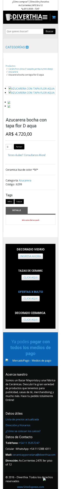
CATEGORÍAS (16, 47)
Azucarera (13, 71)
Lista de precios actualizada (22, 419)
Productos (10, 66)
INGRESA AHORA (30, 256)
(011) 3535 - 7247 (31, 8)
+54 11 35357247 (29, 443)
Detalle (16, 210)
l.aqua (19, 201)
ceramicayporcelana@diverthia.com (34, 454)
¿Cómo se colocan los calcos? (23, 431)
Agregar (19, 147)
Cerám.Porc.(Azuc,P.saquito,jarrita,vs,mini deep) (30, 68)
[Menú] (45, 17)
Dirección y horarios (39, 1)
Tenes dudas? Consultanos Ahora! (27, 155)
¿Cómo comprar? (20, 1)
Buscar (49, 31)
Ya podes (30, 347)
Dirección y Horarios (18, 425)
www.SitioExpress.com (30, 487)
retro (9, 201)
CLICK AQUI (31, 277)
